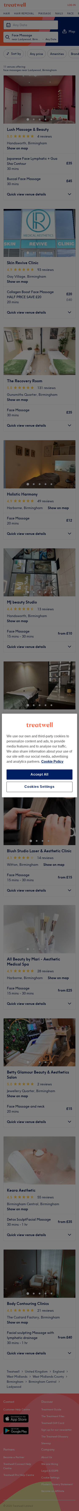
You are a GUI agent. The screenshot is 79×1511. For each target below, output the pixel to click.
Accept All (39, 774)
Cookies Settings (39, 787)
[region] (39, 755)
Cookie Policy (52, 761)
